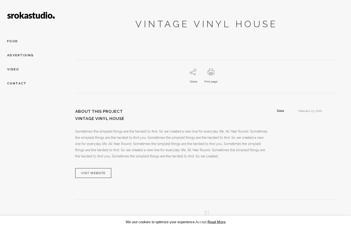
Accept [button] (201, 222)
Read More (216, 222)
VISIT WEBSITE (93, 173)
